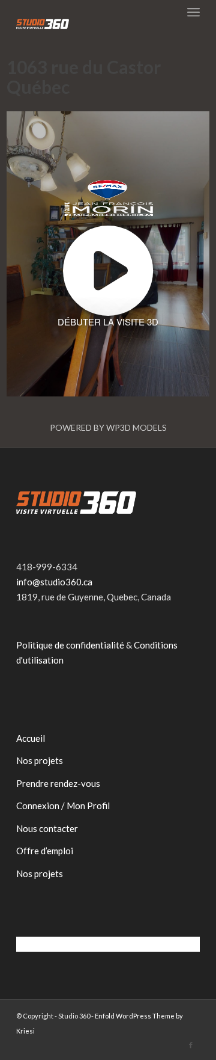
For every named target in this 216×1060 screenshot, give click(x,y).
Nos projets (39, 760)
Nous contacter (47, 828)
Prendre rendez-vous (58, 783)
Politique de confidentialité (70, 644)
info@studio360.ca (54, 581)
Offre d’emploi (44, 850)
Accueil (30, 738)
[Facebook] (191, 1045)
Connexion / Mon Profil (63, 805)
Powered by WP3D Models (108, 427)
